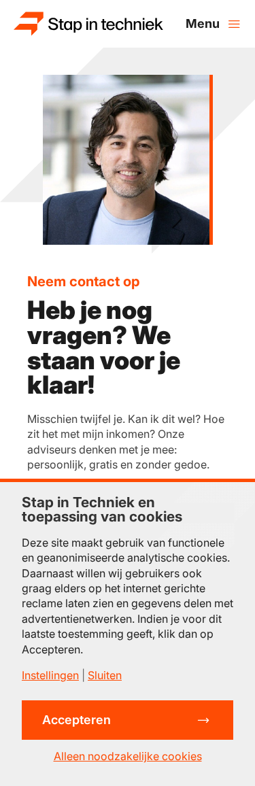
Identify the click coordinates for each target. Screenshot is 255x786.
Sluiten (105, 675)
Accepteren (76, 720)
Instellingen (50, 675)
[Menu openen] (213, 23)
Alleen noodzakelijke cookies (128, 756)
